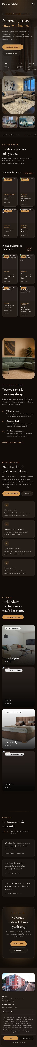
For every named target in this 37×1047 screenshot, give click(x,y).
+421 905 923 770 (18, 950)
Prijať (10, 1038)
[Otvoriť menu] (33, 4)
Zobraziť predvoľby (18, 1042)
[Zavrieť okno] (32, 1012)
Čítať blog (27, 493)
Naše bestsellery (11, 53)
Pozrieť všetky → (29, 173)
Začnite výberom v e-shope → (12, 442)
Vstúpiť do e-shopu (11, 493)
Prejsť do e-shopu (12, 47)
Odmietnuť (26, 1038)
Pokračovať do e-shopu (13, 617)
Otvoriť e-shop (19, 944)
